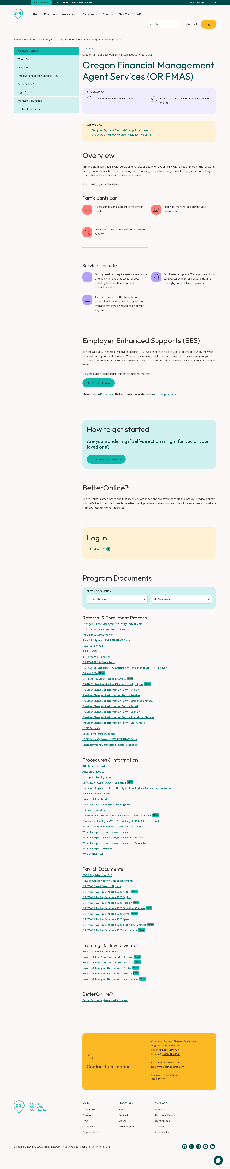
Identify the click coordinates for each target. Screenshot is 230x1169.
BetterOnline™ (25, 84)
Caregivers (61, 2)
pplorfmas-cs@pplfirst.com (168, 1067)
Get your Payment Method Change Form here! (120, 130)
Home (17, 39)
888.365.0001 (159, 1079)
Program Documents (29, 100)
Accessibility (162, 1132)
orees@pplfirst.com (165, 394)
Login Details (25, 92)
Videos (123, 1121)
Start (35, 14)
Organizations (82, 2)
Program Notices (27, 51)
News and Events (165, 1115)
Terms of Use (103, 1146)
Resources (68, 14)
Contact (191, 24)
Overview (22, 67)
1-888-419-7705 (170, 1045)
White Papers (127, 1126)
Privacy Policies (70, 1146)
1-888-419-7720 (171, 1050)
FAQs (85, 1121)
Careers (159, 1126)
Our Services (162, 1121)
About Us (160, 1109)
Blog (121, 1109)
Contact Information (29, 109)
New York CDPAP (130, 14)
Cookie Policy (87, 1146)
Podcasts (124, 1115)
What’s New (24, 59)
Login (208, 24)
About (106, 14)
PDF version (107, 394)
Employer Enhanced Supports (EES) (38, 76)
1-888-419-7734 (171, 1054)
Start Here (88, 1109)
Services (88, 14)
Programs (50, 14)
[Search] (178, 24)
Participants (41, 2)
